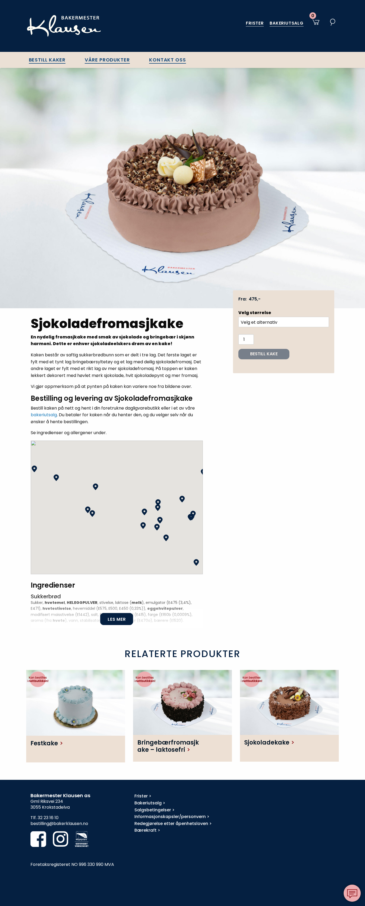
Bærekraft (145, 830)
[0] (314, 25)
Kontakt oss (167, 59)
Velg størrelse (254, 313)
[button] (34, 468)
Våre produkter (107, 59)
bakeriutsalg (44, 415)
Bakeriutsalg (287, 23)
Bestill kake (264, 354)
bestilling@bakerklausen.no (59, 823)
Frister (255, 23)
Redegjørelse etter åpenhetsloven (171, 823)
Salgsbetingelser (152, 810)
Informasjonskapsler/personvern (170, 817)
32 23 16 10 (48, 818)
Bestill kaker (47, 59)
